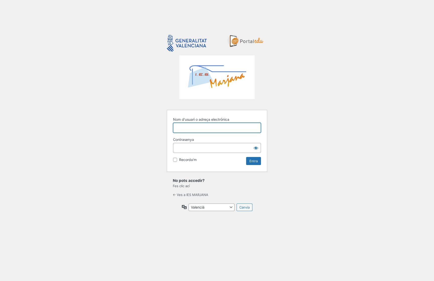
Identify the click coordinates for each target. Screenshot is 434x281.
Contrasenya (183, 139)
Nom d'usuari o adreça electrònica (201, 119)
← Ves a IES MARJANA (190, 195)
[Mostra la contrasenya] (256, 148)
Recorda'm (188, 159)
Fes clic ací (181, 186)
